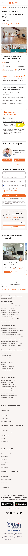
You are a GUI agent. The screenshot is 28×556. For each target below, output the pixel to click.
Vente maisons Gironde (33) (8, 316)
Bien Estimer (4, 459)
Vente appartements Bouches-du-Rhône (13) (12, 330)
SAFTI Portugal (4, 464)
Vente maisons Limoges (7, 368)
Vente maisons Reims (6, 355)
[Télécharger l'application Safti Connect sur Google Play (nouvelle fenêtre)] (21, 504)
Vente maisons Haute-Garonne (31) (9, 321)
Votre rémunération (6, 479)
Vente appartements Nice (7, 388)
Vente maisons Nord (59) (7, 303)
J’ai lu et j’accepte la (13, 190)
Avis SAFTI (3, 438)
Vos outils (3, 484)
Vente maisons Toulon (6, 373)
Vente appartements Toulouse (8, 386)
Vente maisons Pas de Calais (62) (9, 314)
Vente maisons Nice (6, 357)
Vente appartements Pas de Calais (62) (10, 339)
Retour (4, 7)
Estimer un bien (5, 415)
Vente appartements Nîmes (7, 382)
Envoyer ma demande (15, 196)
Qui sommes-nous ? (6, 453)
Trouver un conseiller (6, 421)
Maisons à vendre (5, 282)
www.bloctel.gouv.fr (9, 203)
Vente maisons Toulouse (7, 362)
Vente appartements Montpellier (9, 395)
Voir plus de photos (19, 51)
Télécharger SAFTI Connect (14, 227)
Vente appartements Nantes (8, 391)
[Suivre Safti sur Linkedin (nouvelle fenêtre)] (11, 513)
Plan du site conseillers (16, 533)
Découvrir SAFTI (5, 487)
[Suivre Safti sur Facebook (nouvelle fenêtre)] (14, 513)
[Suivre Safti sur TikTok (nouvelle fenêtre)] (20, 513)
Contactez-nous (5, 441)
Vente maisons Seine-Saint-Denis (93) (10, 312)
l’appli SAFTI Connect (12, 217)
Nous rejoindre (4, 476)
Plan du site (7, 533)
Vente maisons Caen (6, 360)
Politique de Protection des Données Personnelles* (13, 190)
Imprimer (12, 7)
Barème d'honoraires (7, 537)
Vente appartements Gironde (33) (9, 341)
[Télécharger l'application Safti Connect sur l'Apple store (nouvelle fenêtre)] (7, 504)
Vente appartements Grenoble (8, 380)
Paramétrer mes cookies (20, 537)
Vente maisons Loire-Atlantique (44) (10, 318)
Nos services (4, 430)
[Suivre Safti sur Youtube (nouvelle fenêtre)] (17, 513)
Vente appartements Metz (7, 393)
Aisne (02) (15, 282)
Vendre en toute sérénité (7, 433)
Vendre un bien (5, 413)
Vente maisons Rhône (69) (7, 308)
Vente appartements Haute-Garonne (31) (11, 345)
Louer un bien (4, 418)
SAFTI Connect (5, 435)
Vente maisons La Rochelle (7, 366)
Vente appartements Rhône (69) (9, 332)
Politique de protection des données (13, 536)
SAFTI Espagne (5, 462)
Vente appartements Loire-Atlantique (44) (11, 343)
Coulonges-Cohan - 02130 (11, 24)
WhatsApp (20, 160)
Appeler (8, 160)
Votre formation (5, 482)
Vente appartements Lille (7, 397)
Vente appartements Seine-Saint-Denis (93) (12, 336)
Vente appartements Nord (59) (8, 328)
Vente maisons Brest (6, 364)
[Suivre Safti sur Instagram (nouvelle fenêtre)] (7, 513)
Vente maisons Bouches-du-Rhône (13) (10, 306)
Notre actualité (4, 456)
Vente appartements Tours (7, 384)
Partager (19, 7)
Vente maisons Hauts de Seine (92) (10, 310)
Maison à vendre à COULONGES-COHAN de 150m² (13, 289)
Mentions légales (13, 534)
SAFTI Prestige (4, 467)
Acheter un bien (5, 410)
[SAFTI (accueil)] (14, 3)
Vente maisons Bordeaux (7, 370)
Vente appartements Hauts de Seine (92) (11, 334)
